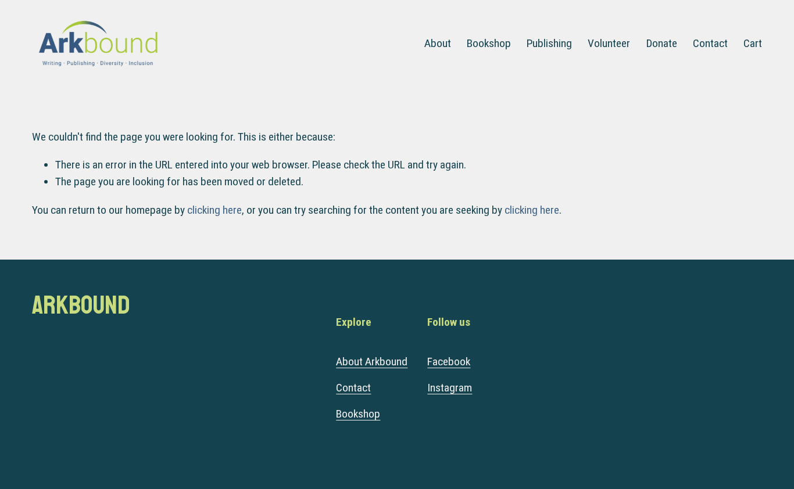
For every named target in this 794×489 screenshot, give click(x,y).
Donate (661, 43)
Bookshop (489, 43)
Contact (710, 43)
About (437, 43)
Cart (752, 43)
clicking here (214, 210)
